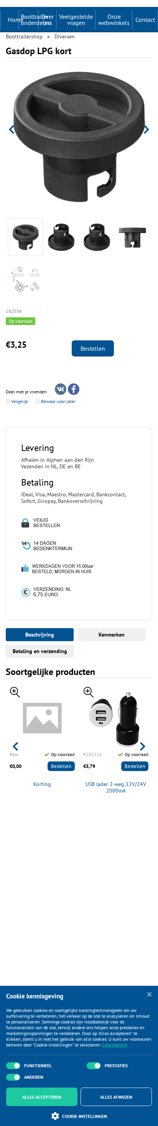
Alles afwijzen (116, 1097)
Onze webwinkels (114, 20)
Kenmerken (112, 634)
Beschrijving (39, 634)
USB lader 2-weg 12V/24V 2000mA (116, 787)
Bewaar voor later (58, 401)
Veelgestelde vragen (76, 20)
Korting (42, 784)
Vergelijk (19, 401)
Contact (145, 19)
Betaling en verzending (40, 651)
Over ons (47, 20)
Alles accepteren (41, 1097)
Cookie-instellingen (84, 1116)
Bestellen (93, 348)
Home (15, 19)
